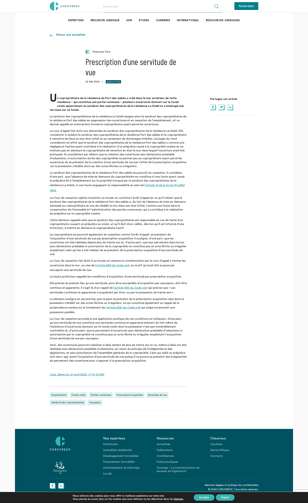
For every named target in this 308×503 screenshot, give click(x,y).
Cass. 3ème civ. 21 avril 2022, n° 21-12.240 (77, 374)
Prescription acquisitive (129, 395)
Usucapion (95, 402)
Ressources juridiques (223, 20)
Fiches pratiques (167, 461)
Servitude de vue (157, 395)
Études (144, 20)
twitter (221, 107)
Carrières (163, 20)
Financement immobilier (119, 461)
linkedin (230, 107)
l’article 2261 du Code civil (123, 307)
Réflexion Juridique (105, 20)
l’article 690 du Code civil (112, 265)
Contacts (216, 456)
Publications (165, 450)
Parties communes (101, 395)
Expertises (76, 20)
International (188, 20)
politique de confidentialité (243, 485)
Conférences (165, 456)
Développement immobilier (121, 456)
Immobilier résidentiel (117, 450)
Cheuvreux (64, 6)
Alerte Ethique (219, 450)
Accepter (204, 497)
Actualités (163, 444)
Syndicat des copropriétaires (67, 402)
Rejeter (225, 497)
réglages (178, 499)
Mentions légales (214, 485)
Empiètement (58, 395)
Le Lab (107, 473)
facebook (212, 107)
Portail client (246, 6)
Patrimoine (110, 444)
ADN (129, 20)
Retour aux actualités (70, 34)
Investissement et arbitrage (121, 467)
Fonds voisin (78, 395)
